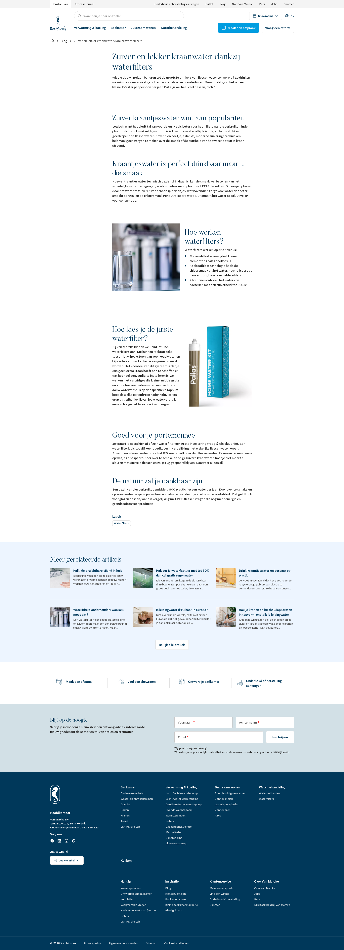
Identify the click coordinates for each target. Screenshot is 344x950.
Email (182, 737)
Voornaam (185, 722)
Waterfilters (193, 250)
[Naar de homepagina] (58, 23)
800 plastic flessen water (187, 489)
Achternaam (248, 722)
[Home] (52, 40)
